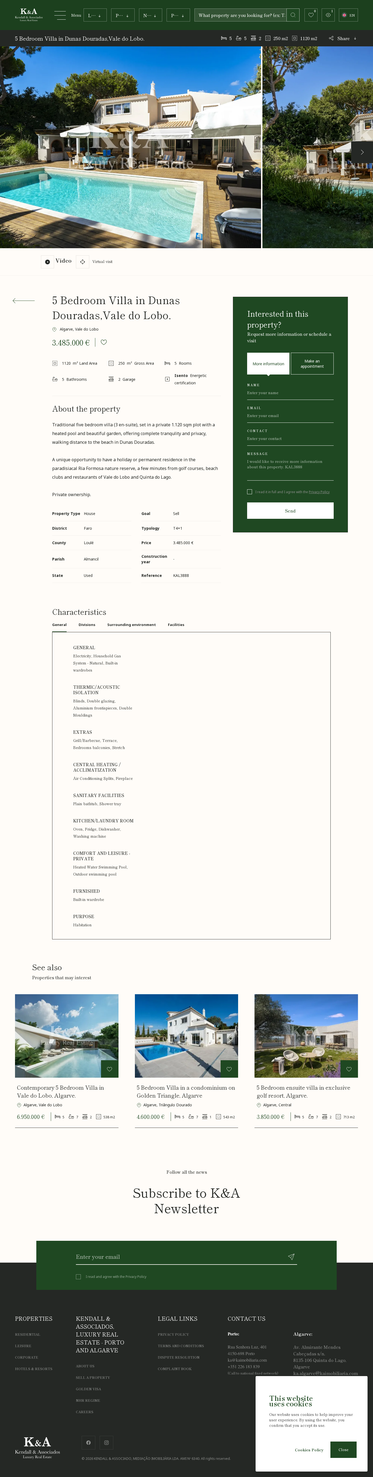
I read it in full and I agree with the (292, 492)
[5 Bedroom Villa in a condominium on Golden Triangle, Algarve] (186, 1036)
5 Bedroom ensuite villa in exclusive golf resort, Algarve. (303, 1091)
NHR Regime (88, 1400)
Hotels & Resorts (33, 1368)
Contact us (246, 1318)
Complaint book (175, 1368)
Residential (27, 1334)
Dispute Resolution (179, 1357)
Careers (84, 1411)
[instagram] (106, 1441)
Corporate (26, 1357)
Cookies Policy (309, 1449)
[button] (362, 152)
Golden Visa (88, 1388)
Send (290, 510)
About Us (85, 1366)
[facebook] (88, 1441)
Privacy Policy (319, 492)
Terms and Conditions (181, 1345)
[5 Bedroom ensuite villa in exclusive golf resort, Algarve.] (306, 1036)
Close (343, 1449)
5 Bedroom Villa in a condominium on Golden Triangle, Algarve (186, 1091)
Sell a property (93, 1377)
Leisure (23, 1345)
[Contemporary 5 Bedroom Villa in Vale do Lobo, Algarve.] (67, 1036)
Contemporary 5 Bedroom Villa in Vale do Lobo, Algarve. (60, 1091)
